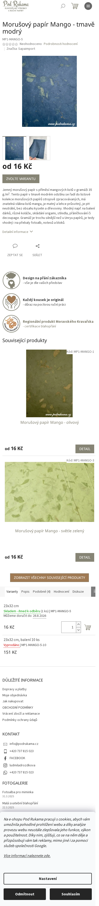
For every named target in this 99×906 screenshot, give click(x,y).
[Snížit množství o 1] (78, 630)
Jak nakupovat (12, 701)
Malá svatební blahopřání (20, 803)
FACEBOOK (17, 758)
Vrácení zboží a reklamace (21, 713)
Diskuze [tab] (78, 591)
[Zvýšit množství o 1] (78, 624)
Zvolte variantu (21, 178)
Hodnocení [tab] (61, 591)
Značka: (20, 48)
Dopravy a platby (14, 689)
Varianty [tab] (12, 591)
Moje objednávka (14, 695)
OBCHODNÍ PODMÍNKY (17, 707)
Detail (84, 448)
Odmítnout (24, 894)
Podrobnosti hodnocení (61, 44)
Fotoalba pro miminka (17, 792)
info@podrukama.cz (24, 743)
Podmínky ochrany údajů (19, 720)
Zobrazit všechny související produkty (49, 577)
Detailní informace (15, 232)
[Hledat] (63, 6)
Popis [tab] (25, 591)
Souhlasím (71, 894)
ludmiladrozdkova (22, 765)
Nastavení (48, 878)
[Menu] (88, 6)
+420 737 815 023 (22, 751)
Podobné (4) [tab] (41, 591)
